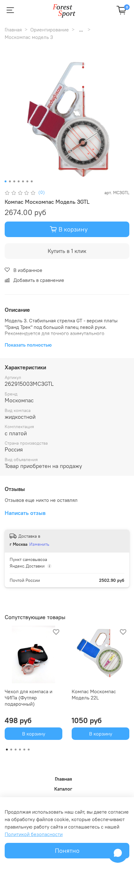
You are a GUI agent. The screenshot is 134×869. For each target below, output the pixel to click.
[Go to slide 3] (14, 181)
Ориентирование (49, 29)
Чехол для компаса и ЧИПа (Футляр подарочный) (28, 697)
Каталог (63, 789)
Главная (13, 29)
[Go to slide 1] (6, 181)
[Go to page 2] (11, 749)
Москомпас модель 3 (29, 37)
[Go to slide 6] (27, 181)
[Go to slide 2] (10, 181)
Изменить (39, 544)
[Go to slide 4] (19, 181)
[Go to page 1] (7, 749)
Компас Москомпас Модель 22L (94, 694)
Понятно (67, 850)
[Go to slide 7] (32, 181)
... (81, 29)
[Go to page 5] (24, 749)
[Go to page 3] (16, 749)
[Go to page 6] (29, 749)
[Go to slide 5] (23, 181)
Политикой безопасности (34, 834)
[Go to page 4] (20, 749)
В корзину (33, 734)
